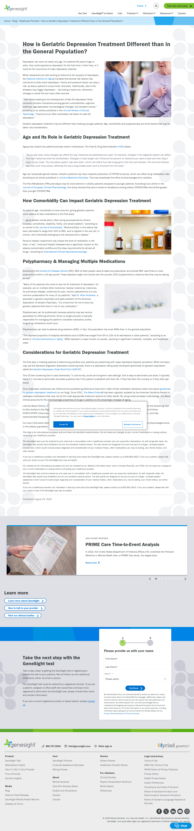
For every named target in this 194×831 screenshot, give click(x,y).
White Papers (107, 786)
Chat (184, 826)
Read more (91, 562)
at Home (102, 13)
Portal (140, 5)
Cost (120, 13)
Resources (165, 13)
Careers (56, 794)
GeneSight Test (13, 760)
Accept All (63, 424)
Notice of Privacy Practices (129, 713)
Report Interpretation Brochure (115, 781)
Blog (7, 790)
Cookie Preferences (154, 782)
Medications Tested (15, 764)
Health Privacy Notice (155, 778)
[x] (166, 811)
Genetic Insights (13, 778)
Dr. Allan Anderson (86, 295)
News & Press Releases (17, 794)
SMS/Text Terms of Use (156, 764)
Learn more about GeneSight (23, 600)
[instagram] (187, 811)
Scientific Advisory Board (65, 786)
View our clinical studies (21, 615)
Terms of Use (150, 760)
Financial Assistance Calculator (68, 764)
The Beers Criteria (93, 392)
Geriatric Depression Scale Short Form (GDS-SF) (57, 369)
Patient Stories (107, 760)
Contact (182, 13)
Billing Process (60, 769)
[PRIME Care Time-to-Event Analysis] (41, 550)
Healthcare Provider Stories (114, 764)
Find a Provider (12, 773)
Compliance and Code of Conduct (161, 787)
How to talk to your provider (23, 607)
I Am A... (108, 673)
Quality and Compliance (65, 790)
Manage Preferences (132, 424)
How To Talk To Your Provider (20, 769)
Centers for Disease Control (53, 270)
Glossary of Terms (14, 803)
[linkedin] (173, 811)
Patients (131, 13)
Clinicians (148, 13)
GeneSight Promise (62, 760)
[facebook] (159, 811)
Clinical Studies (108, 777)
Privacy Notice (109, 713)
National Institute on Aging (40, 78)
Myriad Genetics (61, 781)
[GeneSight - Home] (16, 8)
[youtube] (180, 811)
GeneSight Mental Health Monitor (22, 799)
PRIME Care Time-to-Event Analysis (122, 544)
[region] (98, 415)
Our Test (82, 13)
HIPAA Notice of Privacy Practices (161, 769)
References (106, 790)
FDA (121, 146)
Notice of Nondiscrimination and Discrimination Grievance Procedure (162, 793)
